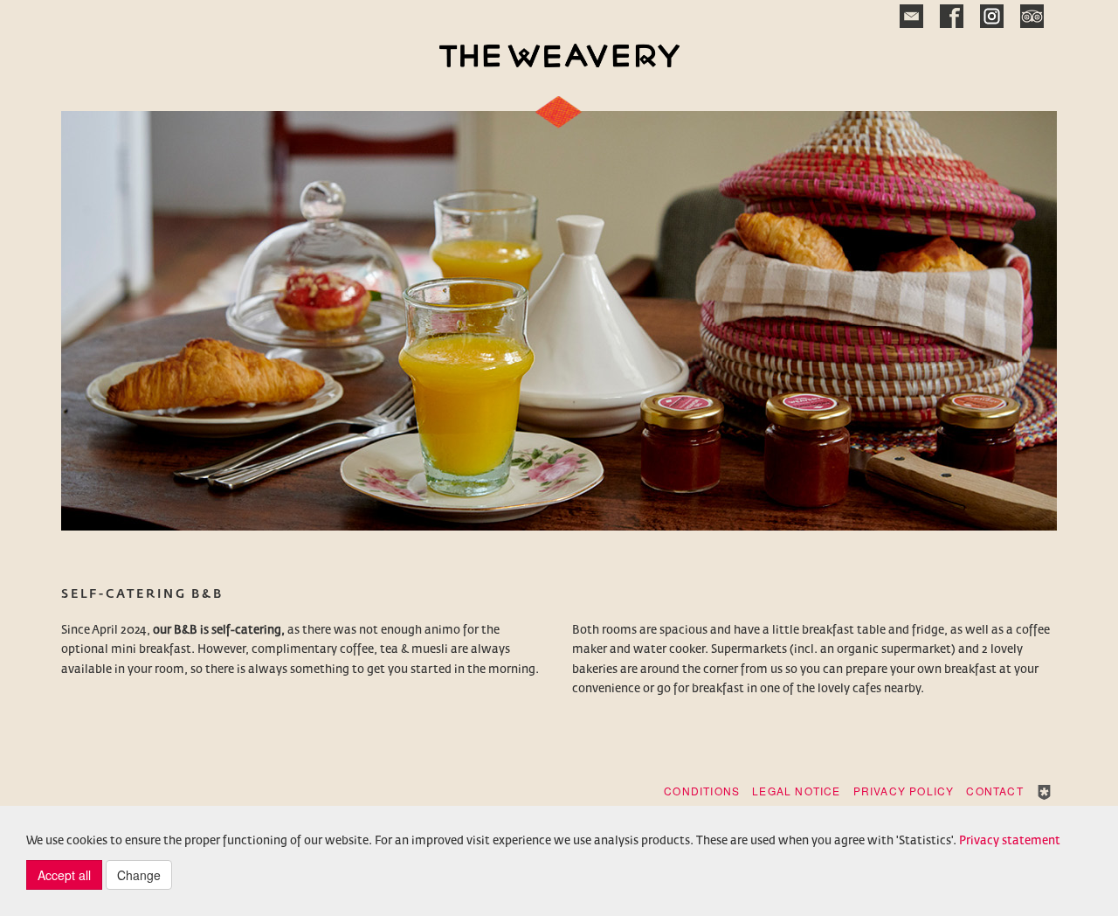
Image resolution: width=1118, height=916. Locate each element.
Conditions (702, 790)
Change (139, 875)
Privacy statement (1009, 841)
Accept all (64, 875)
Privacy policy (904, 790)
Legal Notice (796, 790)
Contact (994, 790)
